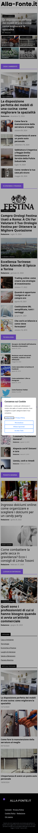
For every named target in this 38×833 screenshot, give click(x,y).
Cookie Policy (9, 418)
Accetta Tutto (19, 431)
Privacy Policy (20, 418)
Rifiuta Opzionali (19, 427)
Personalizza (19, 423)
